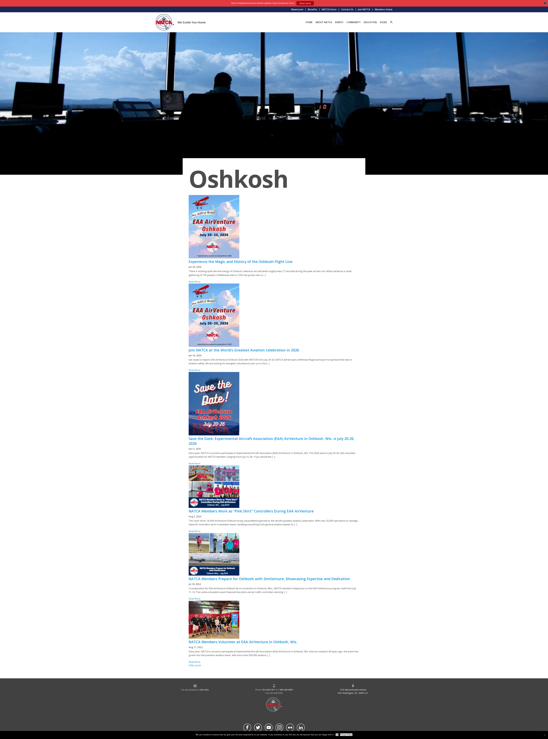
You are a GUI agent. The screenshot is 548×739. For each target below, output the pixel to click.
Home (309, 22)
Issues (383, 22)
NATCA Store (329, 9)
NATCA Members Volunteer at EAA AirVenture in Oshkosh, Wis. (243, 641)
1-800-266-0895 (285, 689)
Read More (194, 281)
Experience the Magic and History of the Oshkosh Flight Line (241, 261)
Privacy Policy (346, 735)
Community (353, 22)
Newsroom (297, 9)
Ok (337, 735)
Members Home (383, 9)
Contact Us (347, 9)
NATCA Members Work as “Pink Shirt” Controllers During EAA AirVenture (251, 511)
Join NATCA (364, 9)
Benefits (312, 9)
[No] (544, 735)
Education (370, 22)
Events (339, 22)
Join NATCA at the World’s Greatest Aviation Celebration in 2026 (244, 350)
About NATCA (324, 22)
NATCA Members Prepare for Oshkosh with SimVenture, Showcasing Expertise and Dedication (269, 578)
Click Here (204, 689)
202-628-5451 (268, 689)
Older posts (195, 665)
